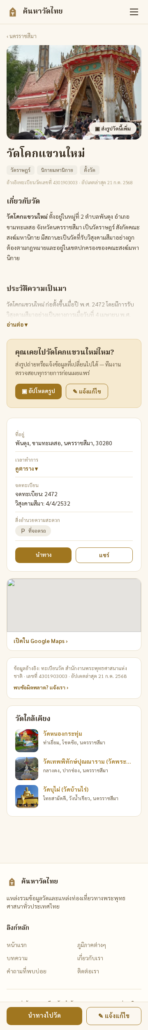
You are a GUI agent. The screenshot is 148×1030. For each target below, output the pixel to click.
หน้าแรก (17, 944)
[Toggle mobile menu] (134, 11)
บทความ (17, 957)
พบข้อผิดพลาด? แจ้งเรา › (41, 687)
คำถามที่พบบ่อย (26, 971)
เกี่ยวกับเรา (90, 957)
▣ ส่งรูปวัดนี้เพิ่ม (113, 128)
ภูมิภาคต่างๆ (91, 944)
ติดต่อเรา (88, 971)
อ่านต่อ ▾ (17, 324)
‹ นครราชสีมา (22, 35)
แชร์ (104, 555)
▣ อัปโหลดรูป (38, 390)
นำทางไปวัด (44, 1015)
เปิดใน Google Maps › (41, 640)
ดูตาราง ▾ (26, 468)
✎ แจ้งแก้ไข (87, 391)
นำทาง (43, 554)
